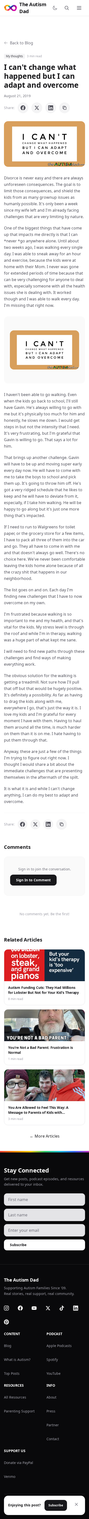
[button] (44, 144)
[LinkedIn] (78, 1308)
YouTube (53, 1373)
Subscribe (18, 1244)
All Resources (15, 1397)
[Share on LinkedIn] (50, 107)
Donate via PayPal (18, 1462)
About (51, 1397)
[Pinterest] (9, 1322)
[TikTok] (64, 1308)
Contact (52, 1438)
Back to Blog (21, 43)
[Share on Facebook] (23, 107)
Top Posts (12, 1373)
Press (50, 1411)
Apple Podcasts (59, 1345)
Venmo (9, 1476)
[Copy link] (64, 107)
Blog (7, 1345)
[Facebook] (23, 1308)
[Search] (67, 7)
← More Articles (45, 1136)
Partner (52, 1425)
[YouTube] (37, 1308)
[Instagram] (9, 1308)
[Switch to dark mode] (55, 7)
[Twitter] (50, 1308)
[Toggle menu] (79, 7)
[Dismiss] (76, 1504)
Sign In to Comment (33, 880)
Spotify (52, 1359)
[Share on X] (36, 107)
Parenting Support (19, 1411)
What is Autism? (17, 1359)
